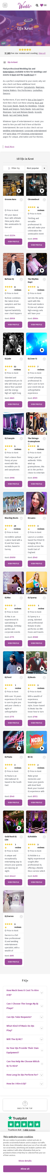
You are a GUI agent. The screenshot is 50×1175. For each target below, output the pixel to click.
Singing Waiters (10, 90)
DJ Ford (8, 677)
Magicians (40, 87)
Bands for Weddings (28, 106)
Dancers (6, 93)
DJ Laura (31, 518)
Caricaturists (29, 87)
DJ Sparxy (32, 597)
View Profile (13, 242)
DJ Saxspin (9, 438)
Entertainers (9, 72)
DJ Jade (8, 359)
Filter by (15, 168)
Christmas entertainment (32, 134)
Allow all (25, 1169)
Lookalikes (37, 90)
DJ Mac (8, 597)
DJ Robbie (32, 836)
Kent (14, 75)
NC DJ (30, 757)
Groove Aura (10, 199)
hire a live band (35, 100)
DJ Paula (8, 757)
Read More (9, 147)
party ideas (12, 134)
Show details (25, 1161)
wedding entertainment (13, 131)
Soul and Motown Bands (23, 112)
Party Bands (25, 109)
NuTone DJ (9, 279)
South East (29, 75)
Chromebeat (33, 199)
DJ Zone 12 (32, 359)
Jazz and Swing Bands (18, 115)
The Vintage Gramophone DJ (34, 441)
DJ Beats (32, 677)
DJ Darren (9, 916)
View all (42, 53)
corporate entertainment (35, 131)
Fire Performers (25, 90)
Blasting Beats (11, 518)
